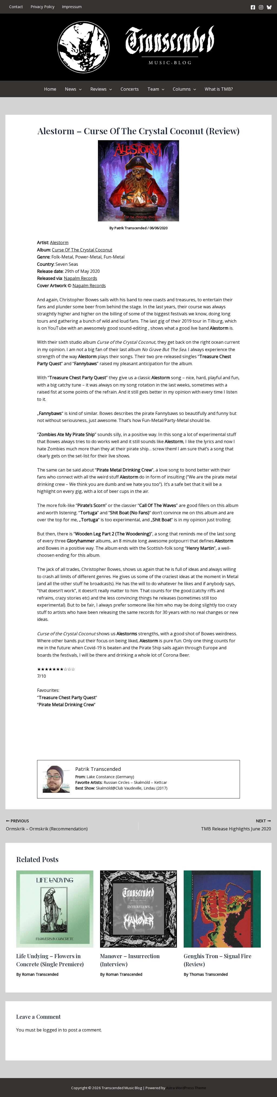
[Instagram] (261, 7)
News (70, 89)
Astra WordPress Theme (186, 1087)
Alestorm (59, 242)
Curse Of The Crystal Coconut (82, 250)
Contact (16, 6)
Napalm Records (80, 278)
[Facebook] (252, 7)
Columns (182, 89)
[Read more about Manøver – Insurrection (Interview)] (138, 909)
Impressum (72, 6)
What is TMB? (219, 89)
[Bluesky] (269, 7)
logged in (52, 1030)
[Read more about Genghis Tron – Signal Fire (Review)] (222, 909)
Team (153, 89)
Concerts (130, 89)
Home (50, 89)
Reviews (98, 89)
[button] (79, 89)
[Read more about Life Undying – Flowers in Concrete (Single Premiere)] (54, 909)
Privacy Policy (42, 6)
